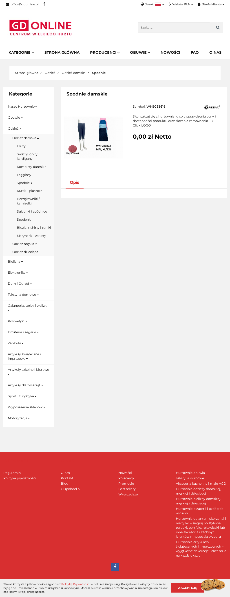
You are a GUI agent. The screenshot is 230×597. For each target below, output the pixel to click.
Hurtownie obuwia (190, 473)
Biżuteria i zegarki (22, 332)
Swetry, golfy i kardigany (28, 156)
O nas (65, 473)
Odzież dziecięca (25, 252)
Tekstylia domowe (22, 295)
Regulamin (12, 473)
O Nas (215, 52)
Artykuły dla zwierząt (24, 385)
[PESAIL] (212, 107)
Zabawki (15, 343)
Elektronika (17, 273)
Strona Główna (62, 52)
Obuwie (139, 52)
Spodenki (24, 219)
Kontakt (67, 478)
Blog (65, 484)
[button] (17, 461)
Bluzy (21, 146)
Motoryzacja (18, 418)
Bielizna (14, 262)
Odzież (13, 129)
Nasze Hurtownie (21, 106)
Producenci (103, 52)
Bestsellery (127, 489)
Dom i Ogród (19, 284)
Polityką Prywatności (75, 584)
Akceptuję (187, 588)
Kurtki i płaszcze (29, 191)
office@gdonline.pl (25, 4)
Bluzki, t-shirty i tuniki (34, 228)
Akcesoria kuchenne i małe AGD (201, 484)
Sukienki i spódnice (32, 211)
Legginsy (24, 175)
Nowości (170, 52)
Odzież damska (24, 138)
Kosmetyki (16, 321)
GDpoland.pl (70, 489)
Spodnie (24, 183)
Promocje (126, 484)
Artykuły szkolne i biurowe (28, 370)
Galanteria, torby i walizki (27, 306)
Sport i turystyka (21, 396)
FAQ (195, 52)
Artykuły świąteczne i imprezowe (24, 356)
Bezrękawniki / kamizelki (28, 201)
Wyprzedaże (128, 494)
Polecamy (126, 478)
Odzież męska (23, 244)
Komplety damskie (31, 167)
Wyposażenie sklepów (25, 407)
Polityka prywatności (19, 478)
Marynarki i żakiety (31, 236)
